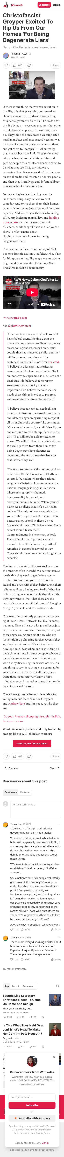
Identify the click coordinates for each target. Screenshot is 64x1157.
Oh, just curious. (12, 1038)
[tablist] (17, 792)
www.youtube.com (15, 318)
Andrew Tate (16, 703)
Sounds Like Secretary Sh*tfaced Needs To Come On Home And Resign (22, 1000)
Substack (15, 1149)
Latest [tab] (15, 986)
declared (53, 362)
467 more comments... (15, 968)
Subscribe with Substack (34, 1118)
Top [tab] (7, 986)
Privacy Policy (43, 1133)
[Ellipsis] (59, 824)
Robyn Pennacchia (21, 54)
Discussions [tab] (29, 986)
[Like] (6, 65)
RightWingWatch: (20, 326)
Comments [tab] (11, 792)
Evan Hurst (23, 1012)
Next (52, 768)
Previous (13, 768)
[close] (54, 1057)
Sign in (57, 4)
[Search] (57, 986)
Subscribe (44, 4)
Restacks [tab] (25, 792)
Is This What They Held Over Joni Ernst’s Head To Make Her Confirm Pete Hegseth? (23, 1029)
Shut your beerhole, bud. (17, 1008)
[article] (32, 1006)
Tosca (13, 824)
